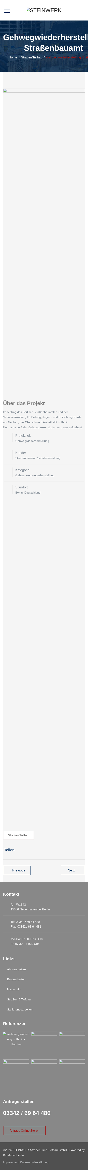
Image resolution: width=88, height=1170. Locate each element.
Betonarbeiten (16, 979)
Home (12, 57)
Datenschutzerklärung (34, 1162)
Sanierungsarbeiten (20, 1009)
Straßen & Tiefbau (19, 999)
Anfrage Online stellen (24, 1130)
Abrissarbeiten (16, 969)
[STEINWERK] (44, 10)
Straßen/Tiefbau (18, 835)
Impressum (10, 1162)
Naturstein (13, 989)
